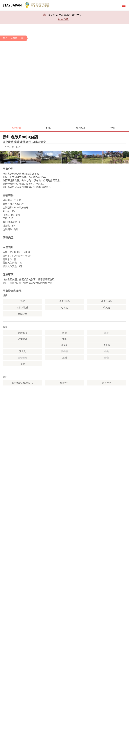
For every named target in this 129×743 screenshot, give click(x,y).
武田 (23, 38)
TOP (5, 38)
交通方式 (80, 127)
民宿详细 (16, 127)
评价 (113, 127)
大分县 (14, 38)
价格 (48, 127)
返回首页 (63, 19)
